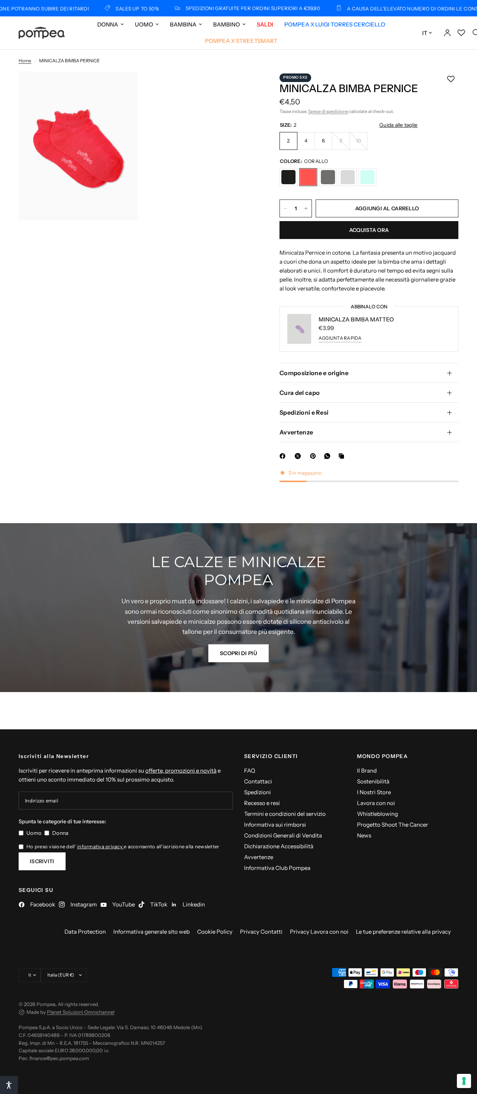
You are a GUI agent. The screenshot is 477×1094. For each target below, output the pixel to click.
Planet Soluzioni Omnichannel (80, 1012)
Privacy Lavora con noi (319, 931)
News (364, 835)
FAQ (249, 770)
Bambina (183, 24)
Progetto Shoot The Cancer (392, 824)
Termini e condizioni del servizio (285, 813)
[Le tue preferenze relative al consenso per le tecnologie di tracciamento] (464, 1081)
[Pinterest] (314, 456)
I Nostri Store (374, 792)
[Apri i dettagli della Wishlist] (461, 32)
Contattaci (258, 781)
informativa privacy (100, 846)
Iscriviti (42, 861)
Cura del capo (299, 392)
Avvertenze (296, 432)
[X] (299, 456)
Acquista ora (369, 230)
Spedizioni (257, 792)
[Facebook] (283, 456)
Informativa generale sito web (151, 931)
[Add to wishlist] (451, 79)
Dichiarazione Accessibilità (278, 846)
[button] (238, 653)
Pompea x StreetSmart (241, 40)
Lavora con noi (376, 803)
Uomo (144, 24)
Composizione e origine (313, 373)
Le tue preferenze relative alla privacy (403, 931)
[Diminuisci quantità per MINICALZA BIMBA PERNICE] (285, 208)
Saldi (265, 24)
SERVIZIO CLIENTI (271, 756)
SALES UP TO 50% (108, 8)
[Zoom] (122, 87)
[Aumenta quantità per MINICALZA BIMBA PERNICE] (306, 208)
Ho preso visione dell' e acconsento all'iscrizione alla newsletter (122, 846)
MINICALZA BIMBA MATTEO (356, 319)
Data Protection (85, 931)
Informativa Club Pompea (277, 867)
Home (25, 60)
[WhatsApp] (328, 456)
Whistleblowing (377, 813)
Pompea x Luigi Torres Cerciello (334, 24)
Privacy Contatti (261, 931)
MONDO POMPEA (382, 756)
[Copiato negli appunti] (342, 456)
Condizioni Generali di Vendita (283, 835)
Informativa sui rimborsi (275, 824)
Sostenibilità (373, 781)
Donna (107, 24)
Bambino (226, 24)
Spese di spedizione (328, 111)
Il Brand (367, 770)
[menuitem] (110, 24)
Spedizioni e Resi (303, 412)
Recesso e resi (262, 803)
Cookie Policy (215, 931)
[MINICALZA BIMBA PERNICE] (288, 177)
